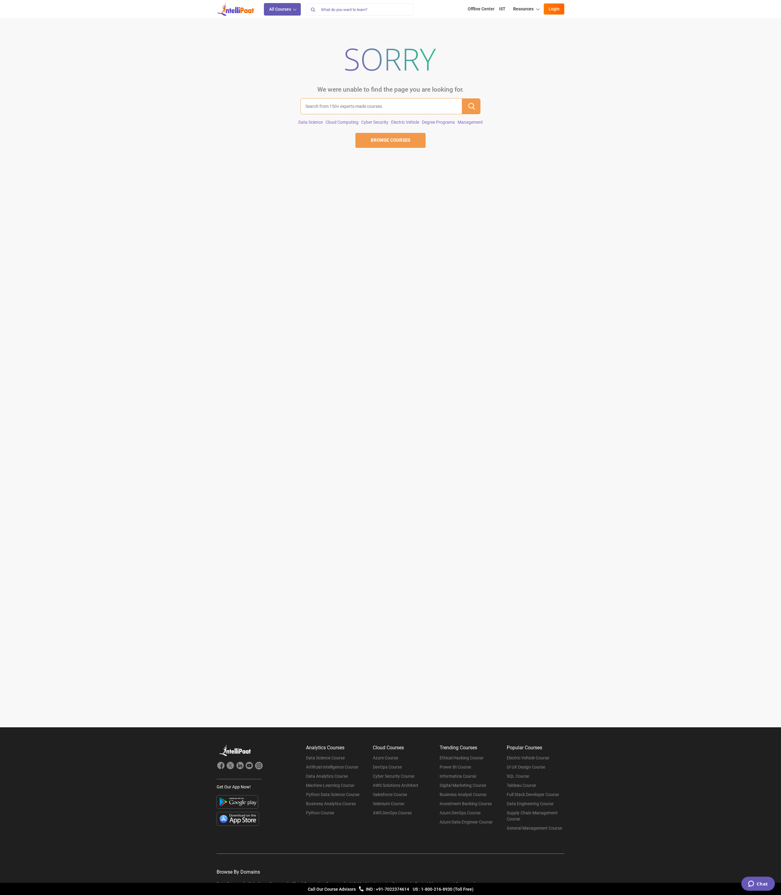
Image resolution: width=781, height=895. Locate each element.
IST (502, 8)
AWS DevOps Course (392, 812)
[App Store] (238, 819)
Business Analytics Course (331, 803)
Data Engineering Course (530, 803)
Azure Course (385, 757)
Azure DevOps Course (460, 812)
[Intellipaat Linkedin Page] (240, 766)
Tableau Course (521, 785)
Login (554, 8)
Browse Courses (390, 140)
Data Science (310, 122)
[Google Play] (237, 802)
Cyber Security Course (393, 776)
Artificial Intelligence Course (332, 767)
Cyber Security (374, 122)
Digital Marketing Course (463, 785)
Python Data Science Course (332, 794)
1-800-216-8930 (437, 889)
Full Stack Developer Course (533, 794)
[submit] (471, 106)
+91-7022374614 (393, 889)
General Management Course (534, 828)
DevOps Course (387, 767)
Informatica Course (458, 776)
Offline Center (481, 8)
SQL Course (518, 776)
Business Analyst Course (463, 794)
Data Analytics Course (327, 776)
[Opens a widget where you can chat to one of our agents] (758, 884)
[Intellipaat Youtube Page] (249, 766)
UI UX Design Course (526, 767)
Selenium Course (388, 803)
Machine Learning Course (330, 785)
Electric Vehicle (405, 122)
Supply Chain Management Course (532, 815)
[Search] (313, 9)
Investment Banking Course (466, 803)
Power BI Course (455, 767)
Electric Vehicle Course (528, 757)
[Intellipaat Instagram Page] (258, 766)
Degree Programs (438, 122)
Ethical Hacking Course (461, 757)
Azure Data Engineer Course (466, 822)
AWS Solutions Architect (395, 785)
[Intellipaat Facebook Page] (221, 766)
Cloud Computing (342, 122)
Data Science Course (325, 757)
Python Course (320, 812)
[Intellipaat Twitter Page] (230, 766)
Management (470, 122)
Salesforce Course (390, 794)
